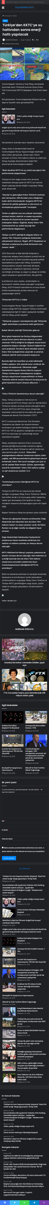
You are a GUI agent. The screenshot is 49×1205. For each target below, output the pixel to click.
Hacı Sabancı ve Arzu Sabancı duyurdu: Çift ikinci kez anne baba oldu (30, 1077)
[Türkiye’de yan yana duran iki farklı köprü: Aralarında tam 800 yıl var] (9, 1022)
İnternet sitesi (7, 839)
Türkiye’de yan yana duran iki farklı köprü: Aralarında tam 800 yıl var (31, 1021)
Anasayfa (7, 16)
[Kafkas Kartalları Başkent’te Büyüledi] (13, 717)
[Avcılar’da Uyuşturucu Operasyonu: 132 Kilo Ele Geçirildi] (13, 740)
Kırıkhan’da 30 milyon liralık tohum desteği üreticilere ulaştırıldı (29, 986)
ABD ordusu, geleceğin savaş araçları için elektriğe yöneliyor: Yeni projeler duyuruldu (31, 1065)
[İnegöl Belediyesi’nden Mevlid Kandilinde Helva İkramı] (9, 1011)
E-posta (5, 830)
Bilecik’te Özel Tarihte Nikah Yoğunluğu (34, 769)
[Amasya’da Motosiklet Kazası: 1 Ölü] (36, 717)
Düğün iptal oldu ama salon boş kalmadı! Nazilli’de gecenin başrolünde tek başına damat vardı (24, 930)
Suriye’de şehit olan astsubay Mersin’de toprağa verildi (30, 1042)
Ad (3, 821)
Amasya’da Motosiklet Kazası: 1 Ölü (35, 726)
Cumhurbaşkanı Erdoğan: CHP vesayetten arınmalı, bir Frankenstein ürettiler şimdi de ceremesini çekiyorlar (35, 754)
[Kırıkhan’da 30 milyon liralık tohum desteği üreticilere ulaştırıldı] (9, 987)
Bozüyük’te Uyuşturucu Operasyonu (12, 769)
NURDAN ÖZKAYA (12, 40)
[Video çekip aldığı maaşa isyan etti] (8, 119)
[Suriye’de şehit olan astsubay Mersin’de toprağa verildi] (9, 1044)
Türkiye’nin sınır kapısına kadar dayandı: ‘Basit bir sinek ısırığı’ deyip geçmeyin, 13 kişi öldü (24, 877)
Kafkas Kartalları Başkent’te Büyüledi (10, 726)
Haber (14, 16)
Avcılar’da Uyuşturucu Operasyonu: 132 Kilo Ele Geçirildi (12, 751)
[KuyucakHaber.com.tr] (24, 7)
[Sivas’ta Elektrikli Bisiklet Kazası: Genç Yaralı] (9, 1033)
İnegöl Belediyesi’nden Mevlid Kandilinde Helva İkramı (30, 1009)
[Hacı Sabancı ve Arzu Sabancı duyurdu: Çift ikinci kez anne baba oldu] (9, 1077)
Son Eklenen (24, 868)
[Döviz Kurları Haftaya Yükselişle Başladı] (9, 913)
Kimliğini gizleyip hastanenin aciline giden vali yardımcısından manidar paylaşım (31, 1054)
